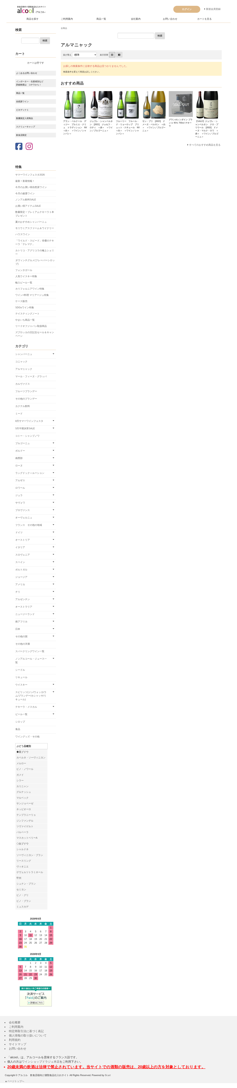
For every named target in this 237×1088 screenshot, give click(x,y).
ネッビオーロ (23, 809)
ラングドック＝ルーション (29, 473)
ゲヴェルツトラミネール (29, 872)
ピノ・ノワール (24, 769)
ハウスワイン (22, 234)
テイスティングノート (27, 313)
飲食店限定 (21, 135)
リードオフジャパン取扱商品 (31, 326)
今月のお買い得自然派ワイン (31, 187)
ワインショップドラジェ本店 (40, 1061)
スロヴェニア (22, 554)
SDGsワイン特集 (24, 307)
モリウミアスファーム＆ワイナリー (34, 228)
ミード (19, 413)
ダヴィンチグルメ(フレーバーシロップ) (35, 262)
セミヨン (21, 889)
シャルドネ (22, 849)
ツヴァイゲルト (24, 826)
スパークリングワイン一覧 (29, 651)
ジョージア (21, 577)
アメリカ (20, 584)
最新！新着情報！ (25, 181)
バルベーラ (22, 832)
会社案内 (136, 18)
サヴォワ (20, 502)
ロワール (20, 487)
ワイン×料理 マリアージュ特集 (32, 295)
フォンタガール (23, 270)
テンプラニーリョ (26, 814)
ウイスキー (21, 684)
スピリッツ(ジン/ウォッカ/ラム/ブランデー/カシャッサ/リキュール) (30, 696)
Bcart (108, 1075)
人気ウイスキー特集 (26, 276)
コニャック (21, 361)
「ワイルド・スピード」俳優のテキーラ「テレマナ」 (34, 242)
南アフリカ (21, 621)
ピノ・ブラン (23, 901)
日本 (17, 629)
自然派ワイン (22, 101)
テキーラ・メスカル (26, 706)
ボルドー (20, 450)
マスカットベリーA (26, 837)
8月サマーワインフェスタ (29, 421)
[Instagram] (29, 147)
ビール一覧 (21, 714)
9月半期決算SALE (25, 428)
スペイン (20, 562)
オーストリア (22, 539)
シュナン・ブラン (26, 883)
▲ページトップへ (14, 1081)
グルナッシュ (23, 792)
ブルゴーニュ (22, 443)
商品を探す (32, 18)
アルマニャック (23, 369)
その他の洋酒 (22, 643)
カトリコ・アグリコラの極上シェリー (34, 252)
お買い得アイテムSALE (28, 205)
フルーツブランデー (26, 391)
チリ (17, 591)
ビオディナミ (22, 110)
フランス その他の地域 (28, 525)
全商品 (64, 28)
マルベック (22, 797)
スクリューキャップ (25, 126)
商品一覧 (101, 18)
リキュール (21, 677)
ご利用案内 (67, 18)
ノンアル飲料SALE (25, 199)
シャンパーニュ (23, 354)
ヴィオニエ (22, 866)
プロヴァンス (22, 510)
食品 (17, 729)
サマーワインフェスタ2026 (30, 174)
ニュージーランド (25, 614)
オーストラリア (23, 606)
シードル (20, 669)
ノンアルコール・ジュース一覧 (31, 660)
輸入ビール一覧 (23, 282)
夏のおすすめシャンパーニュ (31, 221)
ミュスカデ (22, 906)
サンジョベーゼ (24, 803)
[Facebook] (18, 147)
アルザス (20, 480)
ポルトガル (21, 569)
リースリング (23, 860)
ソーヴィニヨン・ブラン (29, 855)
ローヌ (19, 465)
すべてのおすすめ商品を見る (205, 144)
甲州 (18, 878)
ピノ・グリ (22, 895)
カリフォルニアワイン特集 (29, 288)
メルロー (21, 763)
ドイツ (19, 532)
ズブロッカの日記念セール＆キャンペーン (34, 334)
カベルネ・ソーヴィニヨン (30, 757)
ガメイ (20, 774)
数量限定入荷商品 (24, 118)
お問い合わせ (170, 18)
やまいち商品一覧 (25, 319)
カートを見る (204, 18)
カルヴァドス (22, 383)
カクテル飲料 (22, 406)
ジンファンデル (24, 820)
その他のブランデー (26, 398)
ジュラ (19, 495)
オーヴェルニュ (23, 517)
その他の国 (21, 636)
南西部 (19, 458)
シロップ (20, 721)
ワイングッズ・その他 (27, 736)
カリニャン (22, 786)
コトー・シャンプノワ (27, 435)
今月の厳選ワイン (25, 193)
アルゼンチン (22, 599)
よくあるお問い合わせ (26, 73)
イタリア (20, 547)
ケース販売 (21, 301)
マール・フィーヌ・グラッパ (31, 376)
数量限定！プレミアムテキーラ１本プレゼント (34, 214)
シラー (20, 780)
